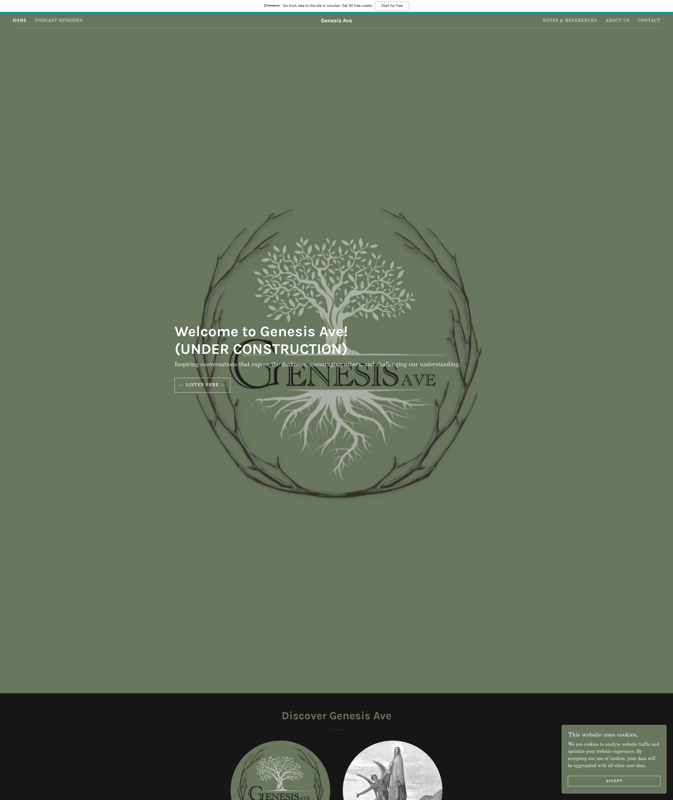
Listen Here (202, 385)
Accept (614, 781)
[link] (336, 21)
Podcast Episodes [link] (59, 21)
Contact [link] (649, 21)
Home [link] (20, 21)
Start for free (391, 6)
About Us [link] (617, 21)
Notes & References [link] (570, 21)
